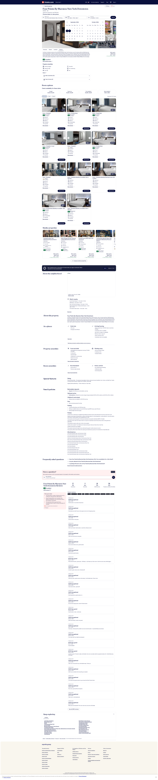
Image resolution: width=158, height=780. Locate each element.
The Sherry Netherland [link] (84, 725)
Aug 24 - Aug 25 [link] (69, 92)
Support (102, 2)
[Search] (113, 477)
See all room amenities (72, 372)
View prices (61, 128)
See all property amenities (73, 361)
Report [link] (47, 507)
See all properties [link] (48, 6)
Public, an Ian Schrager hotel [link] (85, 733)
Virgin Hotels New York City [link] (50, 729)
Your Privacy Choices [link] (91, 756)
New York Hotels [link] (62, 738)
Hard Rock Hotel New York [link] (84, 727)
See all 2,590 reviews (47, 61)
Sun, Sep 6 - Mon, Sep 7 (73, 18)
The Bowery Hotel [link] (48, 733)
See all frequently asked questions (74, 465)
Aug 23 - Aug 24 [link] (51, 92)
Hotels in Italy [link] (44, 756)
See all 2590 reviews (74, 709)
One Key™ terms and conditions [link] (93, 754)
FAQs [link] (58, 752)
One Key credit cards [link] (107, 758)
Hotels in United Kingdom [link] (46, 758)
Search (113, 17)
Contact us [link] (59, 754)
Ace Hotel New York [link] (83, 728)
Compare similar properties (79, 260)
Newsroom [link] (75, 755)
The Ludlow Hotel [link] (48, 732)
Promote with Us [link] (76, 757)
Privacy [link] (89, 752)
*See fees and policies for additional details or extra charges (78, 343)
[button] (72, 28)
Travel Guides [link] (105, 756)
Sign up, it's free (111, 268)
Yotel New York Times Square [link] (50, 730)
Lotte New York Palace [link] (49, 720)
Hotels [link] (44, 738)
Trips (107, 2)
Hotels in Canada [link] (45, 754)
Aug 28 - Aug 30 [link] (88, 92)
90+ (113, 46)
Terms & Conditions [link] (91, 750)
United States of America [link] (50, 738)
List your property (95, 2)
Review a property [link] (60, 756)
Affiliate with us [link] (75, 751)
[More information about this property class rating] (47, 10)
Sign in (114, 2)
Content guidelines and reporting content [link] (94, 761)
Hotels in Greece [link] (45, 768)
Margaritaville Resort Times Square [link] (51, 726)
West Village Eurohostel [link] (84, 729)
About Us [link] (105, 750)
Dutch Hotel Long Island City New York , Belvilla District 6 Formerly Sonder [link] (59, 728)
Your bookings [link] (59, 750)
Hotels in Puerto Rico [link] (45, 766)
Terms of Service (7, 777)
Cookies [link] (89, 758)
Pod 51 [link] (45, 723)
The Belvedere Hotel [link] (83, 723)
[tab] (46, 717)
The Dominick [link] (47, 734)
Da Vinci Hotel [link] (47, 725)
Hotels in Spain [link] (44, 762)
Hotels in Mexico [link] (45, 752)
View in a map (71, 295)
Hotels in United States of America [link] (48, 750)
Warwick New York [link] (48, 722)
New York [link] (57, 738)
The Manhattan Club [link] (83, 724)
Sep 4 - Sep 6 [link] (107, 92)
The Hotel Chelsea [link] (83, 730)
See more (69, 311)
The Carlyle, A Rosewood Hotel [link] (85, 722)
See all (44, 72)
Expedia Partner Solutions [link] (77, 753)
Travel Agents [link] (75, 759)
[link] (113, 6)
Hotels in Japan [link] (45, 764)
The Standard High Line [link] (84, 732)
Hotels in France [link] (45, 760)
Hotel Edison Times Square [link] (84, 720)
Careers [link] (104, 752)
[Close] (156, 777)
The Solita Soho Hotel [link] (48, 727)
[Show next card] (115, 244)
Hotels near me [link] (106, 754)
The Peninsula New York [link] (49, 724)
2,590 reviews (46, 490)
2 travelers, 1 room (94, 18)
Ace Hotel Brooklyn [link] (83, 726)
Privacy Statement (82, 776)
